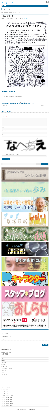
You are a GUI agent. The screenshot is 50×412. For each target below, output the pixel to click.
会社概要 (3, 360)
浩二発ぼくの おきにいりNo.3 (7, 395)
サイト (3, 134)
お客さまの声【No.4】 (44, 105)
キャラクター (3, 378)
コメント (4, 116)
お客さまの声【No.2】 (5, 105)
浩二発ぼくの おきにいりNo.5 (7, 399)
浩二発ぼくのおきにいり (5, 389)
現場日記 (3, 364)
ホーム (2, 358)
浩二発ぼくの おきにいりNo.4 (7, 397)
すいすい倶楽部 (5, 333)
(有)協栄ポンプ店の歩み (5, 376)
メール (4, 130)
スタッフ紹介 (3, 362)
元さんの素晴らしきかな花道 (7, 336)
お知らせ (3, 380)
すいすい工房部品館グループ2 (7, 387)
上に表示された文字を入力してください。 (10, 154)
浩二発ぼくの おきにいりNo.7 (7, 403)
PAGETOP (45, 344)
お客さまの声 (26, 18)
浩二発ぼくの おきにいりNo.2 (7, 393)
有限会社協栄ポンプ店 (23, 409)
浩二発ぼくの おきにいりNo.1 (7, 391)
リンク (2, 372)
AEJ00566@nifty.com (5, 355)
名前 (3, 127)
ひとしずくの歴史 (4, 374)
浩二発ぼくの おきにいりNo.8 (7, 405)
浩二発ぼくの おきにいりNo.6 (7, 401)
